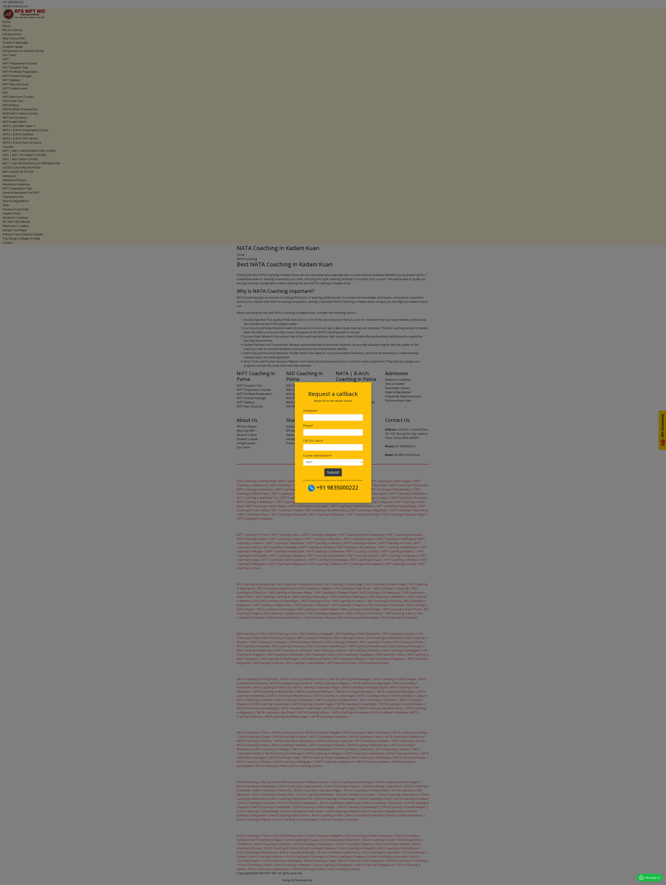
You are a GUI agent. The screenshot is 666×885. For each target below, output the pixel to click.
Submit (333, 472)
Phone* (308, 426)
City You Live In (313, 441)
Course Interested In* (317, 455)
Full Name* (310, 411)
